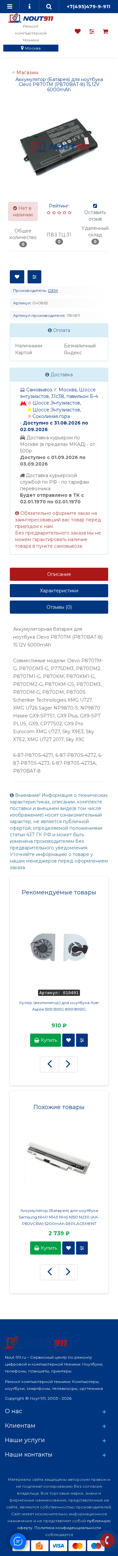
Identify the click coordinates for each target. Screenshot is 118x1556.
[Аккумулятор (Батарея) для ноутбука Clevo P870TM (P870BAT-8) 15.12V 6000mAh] (59, 146)
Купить (48, 1040)
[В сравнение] (34, 276)
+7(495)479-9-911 (88, 7)
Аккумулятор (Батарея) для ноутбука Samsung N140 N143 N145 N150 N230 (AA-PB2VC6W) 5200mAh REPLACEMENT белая (59, 1217)
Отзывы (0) (59, 607)
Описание (59, 574)
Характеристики (59, 591)
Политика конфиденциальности (67, 1527)
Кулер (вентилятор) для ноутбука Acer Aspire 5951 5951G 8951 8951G (59, 1006)
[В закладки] (17, 276)
